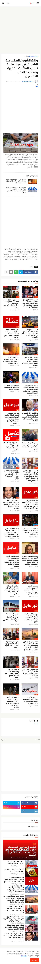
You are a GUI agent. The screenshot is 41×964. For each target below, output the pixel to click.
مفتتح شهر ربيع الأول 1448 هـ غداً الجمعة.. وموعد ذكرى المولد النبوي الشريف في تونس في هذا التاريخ (30, 646)
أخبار (25, 57)
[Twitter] (21, 272)
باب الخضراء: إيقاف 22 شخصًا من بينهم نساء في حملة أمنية (11, 387)
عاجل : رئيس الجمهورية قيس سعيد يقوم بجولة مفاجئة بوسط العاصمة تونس (30, 446)
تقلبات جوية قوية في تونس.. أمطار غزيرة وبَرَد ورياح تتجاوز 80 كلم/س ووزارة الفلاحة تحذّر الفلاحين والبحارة (11, 532)
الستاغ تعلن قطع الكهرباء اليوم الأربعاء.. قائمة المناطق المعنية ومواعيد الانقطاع (16, 181)
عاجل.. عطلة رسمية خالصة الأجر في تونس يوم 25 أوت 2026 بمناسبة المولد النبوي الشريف (11, 333)
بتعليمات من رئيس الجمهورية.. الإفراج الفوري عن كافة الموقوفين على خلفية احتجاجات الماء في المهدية (11, 561)
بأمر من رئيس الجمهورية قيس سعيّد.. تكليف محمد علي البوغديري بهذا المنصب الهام (30, 590)
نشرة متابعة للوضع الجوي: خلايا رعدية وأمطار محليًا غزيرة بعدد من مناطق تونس (13, 919)
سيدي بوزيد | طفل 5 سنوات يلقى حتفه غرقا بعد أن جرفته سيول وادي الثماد (30, 531)
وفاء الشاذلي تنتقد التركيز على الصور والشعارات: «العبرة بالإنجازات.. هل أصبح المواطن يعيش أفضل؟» (12, 702)
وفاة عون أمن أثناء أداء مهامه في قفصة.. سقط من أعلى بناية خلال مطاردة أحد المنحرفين (11, 447)
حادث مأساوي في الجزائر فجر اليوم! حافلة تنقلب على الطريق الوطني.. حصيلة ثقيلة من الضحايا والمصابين (30, 504)
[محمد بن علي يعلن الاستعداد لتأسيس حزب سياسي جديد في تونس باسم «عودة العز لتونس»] (31, 936)
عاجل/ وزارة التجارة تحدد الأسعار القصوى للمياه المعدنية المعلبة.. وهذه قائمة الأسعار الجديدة (16, 190)
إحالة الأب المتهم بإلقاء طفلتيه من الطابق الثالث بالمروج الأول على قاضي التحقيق (12, 673)
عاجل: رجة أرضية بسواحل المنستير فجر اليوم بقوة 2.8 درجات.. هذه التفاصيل (30, 700)
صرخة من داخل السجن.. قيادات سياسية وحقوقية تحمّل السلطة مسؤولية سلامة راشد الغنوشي (30, 417)
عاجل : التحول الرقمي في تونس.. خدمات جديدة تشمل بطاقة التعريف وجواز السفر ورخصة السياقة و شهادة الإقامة (30, 475)
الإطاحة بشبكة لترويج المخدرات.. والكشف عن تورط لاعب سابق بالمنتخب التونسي (14, 879)
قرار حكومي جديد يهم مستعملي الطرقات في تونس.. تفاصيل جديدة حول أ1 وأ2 (30, 673)
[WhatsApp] (16, 272)
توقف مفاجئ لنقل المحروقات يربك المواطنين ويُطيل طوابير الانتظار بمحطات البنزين (30, 361)
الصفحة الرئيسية (33, 57)
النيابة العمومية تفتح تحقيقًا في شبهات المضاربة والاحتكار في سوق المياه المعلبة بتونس (11, 475)
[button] (38, 3)
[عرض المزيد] (6, 272)
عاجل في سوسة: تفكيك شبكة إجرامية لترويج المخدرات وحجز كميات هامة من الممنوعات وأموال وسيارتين (12, 418)
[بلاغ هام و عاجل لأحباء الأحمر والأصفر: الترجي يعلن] (31, 872)
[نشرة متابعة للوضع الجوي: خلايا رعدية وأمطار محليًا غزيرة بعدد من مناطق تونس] (31, 920)
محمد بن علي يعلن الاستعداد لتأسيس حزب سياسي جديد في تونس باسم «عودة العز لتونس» (11, 504)
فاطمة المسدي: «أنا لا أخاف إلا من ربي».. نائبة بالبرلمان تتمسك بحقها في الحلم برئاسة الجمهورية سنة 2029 (30, 560)
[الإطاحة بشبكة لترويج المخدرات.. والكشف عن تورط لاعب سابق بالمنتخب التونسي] (31, 881)
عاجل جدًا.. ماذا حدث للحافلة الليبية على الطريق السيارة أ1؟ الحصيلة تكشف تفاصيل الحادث (11, 618)
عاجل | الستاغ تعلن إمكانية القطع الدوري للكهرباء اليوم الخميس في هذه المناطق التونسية (30, 333)
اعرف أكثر (24, 955)
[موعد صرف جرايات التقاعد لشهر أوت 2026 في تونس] (31, 864)
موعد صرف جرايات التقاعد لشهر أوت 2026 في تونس (15, 862)
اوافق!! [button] (34, 960)
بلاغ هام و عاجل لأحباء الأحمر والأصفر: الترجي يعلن (14, 870)
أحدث (37, 740)
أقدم (3, 740)
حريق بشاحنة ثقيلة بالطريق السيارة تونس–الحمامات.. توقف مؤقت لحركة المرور (31, 618)
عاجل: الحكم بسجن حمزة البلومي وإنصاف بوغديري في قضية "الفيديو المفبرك (14, 927)
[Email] (11, 272)
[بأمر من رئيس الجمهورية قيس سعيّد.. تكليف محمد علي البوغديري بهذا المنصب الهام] (31, 909)
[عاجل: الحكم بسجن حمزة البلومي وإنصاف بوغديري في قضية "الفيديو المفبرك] (31, 928)
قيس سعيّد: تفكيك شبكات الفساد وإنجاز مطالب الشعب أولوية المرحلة (12, 645)
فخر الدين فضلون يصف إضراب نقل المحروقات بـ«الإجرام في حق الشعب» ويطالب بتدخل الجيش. (11, 304)
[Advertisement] (20, 29)
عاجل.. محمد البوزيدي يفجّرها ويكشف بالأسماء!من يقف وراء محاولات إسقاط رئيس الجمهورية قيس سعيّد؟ (30, 305)
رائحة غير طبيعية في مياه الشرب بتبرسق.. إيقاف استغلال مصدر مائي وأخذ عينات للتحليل (12, 590)
